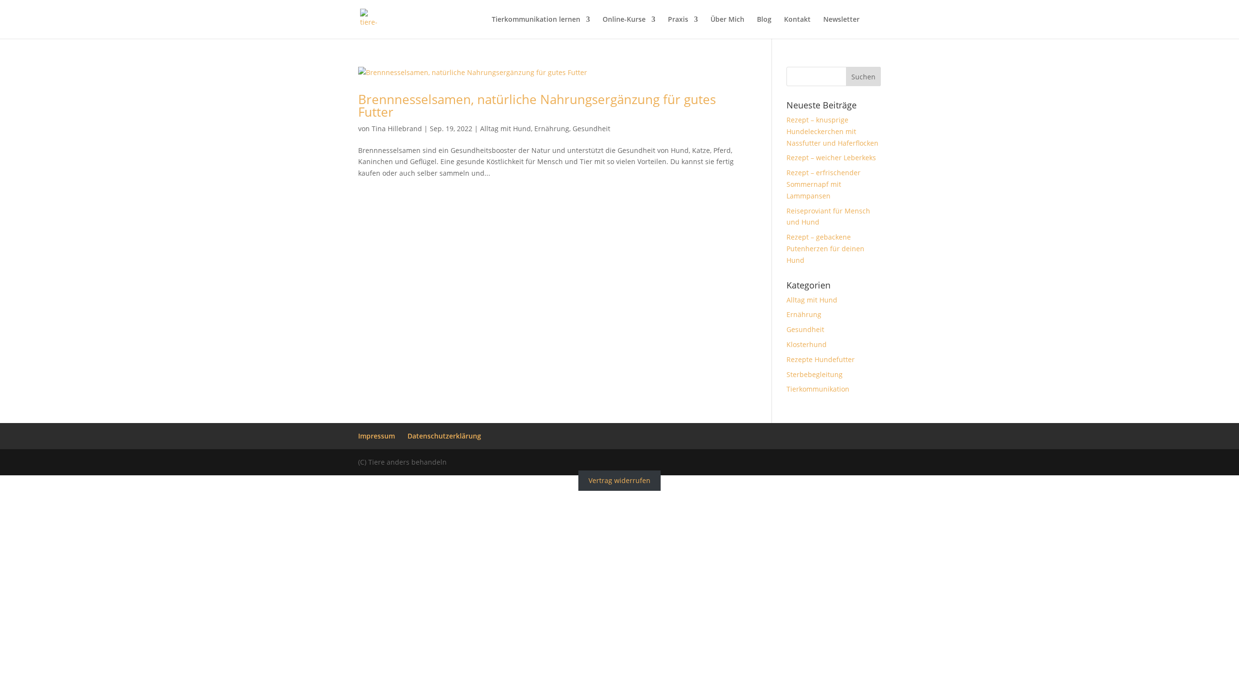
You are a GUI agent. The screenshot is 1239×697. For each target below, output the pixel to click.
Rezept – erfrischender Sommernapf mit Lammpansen (823, 184)
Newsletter (841, 20)
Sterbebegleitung (814, 374)
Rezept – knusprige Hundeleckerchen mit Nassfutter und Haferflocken (832, 131)
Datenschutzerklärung (444, 435)
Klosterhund (806, 344)
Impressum (376, 435)
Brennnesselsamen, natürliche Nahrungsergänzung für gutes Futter (537, 106)
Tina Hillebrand (397, 128)
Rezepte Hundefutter (820, 359)
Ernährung (551, 128)
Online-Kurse (624, 20)
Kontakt (797, 20)
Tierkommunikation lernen (536, 20)
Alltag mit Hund (505, 128)
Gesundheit (591, 128)
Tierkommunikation (817, 389)
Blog (764, 20)
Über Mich (727, 20)
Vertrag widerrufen (619, 480)
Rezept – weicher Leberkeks (831, 157)
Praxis (678, 20)
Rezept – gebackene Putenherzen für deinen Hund (825, 248)
